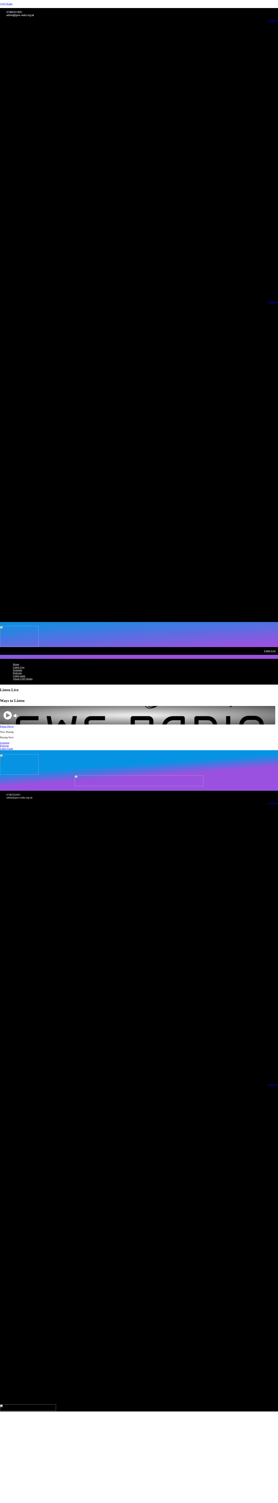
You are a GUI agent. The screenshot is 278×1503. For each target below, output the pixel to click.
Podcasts (17, 673)
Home (16, 664)
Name (8, 1483)
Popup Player (7, 726)
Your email (10, 1489)
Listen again (19, 676)
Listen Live (270, 651)
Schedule (17, 670)
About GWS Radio (22, 679)
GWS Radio (6, 4)
